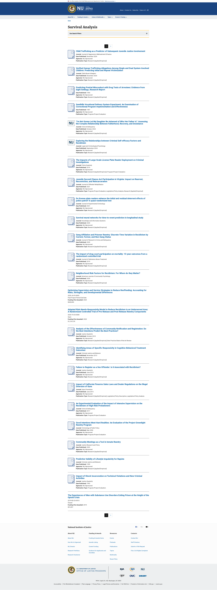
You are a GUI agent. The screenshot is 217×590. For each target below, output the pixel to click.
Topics (112, 550)
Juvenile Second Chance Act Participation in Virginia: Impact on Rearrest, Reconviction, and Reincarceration (109, 180)
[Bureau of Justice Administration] (122, 570)
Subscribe (135, 10)
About (121, 10)
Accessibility (57, 584)
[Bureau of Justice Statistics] (132, 571)
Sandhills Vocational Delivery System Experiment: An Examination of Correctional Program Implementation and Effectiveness (107, 105)
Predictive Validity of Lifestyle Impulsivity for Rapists (100, 459)
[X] (142, 528)
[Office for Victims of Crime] (132, 577)
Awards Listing (93, 542)
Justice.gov (159, 584)
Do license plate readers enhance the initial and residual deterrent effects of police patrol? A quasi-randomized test (110, 199)
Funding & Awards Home (96, 538)
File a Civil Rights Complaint (139, 550)
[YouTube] (147, 528)
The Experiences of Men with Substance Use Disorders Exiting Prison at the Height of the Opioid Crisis (108, 496)
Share (149, 11)
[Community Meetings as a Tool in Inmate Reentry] (71, 449)
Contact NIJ (134, 538)
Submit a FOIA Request (138, 546)
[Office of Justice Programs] (72, 9)
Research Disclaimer (74, 555)
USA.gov (151, 584)
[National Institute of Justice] (142, 570)
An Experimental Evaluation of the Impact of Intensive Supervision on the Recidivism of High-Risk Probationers (109, 404)
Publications (113, 546)
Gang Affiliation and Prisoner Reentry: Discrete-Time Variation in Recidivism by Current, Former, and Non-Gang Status (112, 236)
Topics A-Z (143, 10)
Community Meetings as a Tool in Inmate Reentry (98, 442)
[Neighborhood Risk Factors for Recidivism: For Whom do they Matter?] (71, 280)
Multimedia (113, 555)
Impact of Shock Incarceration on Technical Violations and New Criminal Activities (109, 477)
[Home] (85, 8)
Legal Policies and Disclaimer (111, 584)
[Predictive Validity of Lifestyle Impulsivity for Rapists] (71, 466)
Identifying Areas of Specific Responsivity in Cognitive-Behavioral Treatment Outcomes (111, 349)
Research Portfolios (74, 550)
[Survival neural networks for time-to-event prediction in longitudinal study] (71, 224)
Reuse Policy (113, 559)
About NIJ (71, 538)
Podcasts (112, 542)
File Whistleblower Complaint (71, 584)
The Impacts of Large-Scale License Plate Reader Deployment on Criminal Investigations (110, 161)
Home (69, 20)
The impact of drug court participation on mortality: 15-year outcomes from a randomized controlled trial (111, 255)
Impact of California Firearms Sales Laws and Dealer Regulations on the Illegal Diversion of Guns (111, 385)
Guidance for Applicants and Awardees (97, 551)
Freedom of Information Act (139, 584)
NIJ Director (71, 546)
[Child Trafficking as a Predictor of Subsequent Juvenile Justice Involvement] (71, 58)
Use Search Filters (75, 33)
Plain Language (86, 584)
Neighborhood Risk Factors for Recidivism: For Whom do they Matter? (108, 273)
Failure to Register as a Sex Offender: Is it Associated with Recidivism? (108, 367)
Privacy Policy (97, 584)
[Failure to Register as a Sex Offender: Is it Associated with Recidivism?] (71, 374)
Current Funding (93, 546)
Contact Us (128, 10)
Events (112, 538)
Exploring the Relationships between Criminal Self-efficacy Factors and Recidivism (108, 142)
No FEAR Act (125, 584)
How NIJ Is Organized (74, 542)
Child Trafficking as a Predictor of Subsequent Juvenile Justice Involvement (110, 51)
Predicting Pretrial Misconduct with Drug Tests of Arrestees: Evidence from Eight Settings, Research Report (110, 88)
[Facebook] (137, 528)
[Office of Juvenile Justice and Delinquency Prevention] (122, 577)
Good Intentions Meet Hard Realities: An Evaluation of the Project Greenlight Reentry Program (110, 424)
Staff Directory (135, 542)
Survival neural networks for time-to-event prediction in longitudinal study (109, 218)
